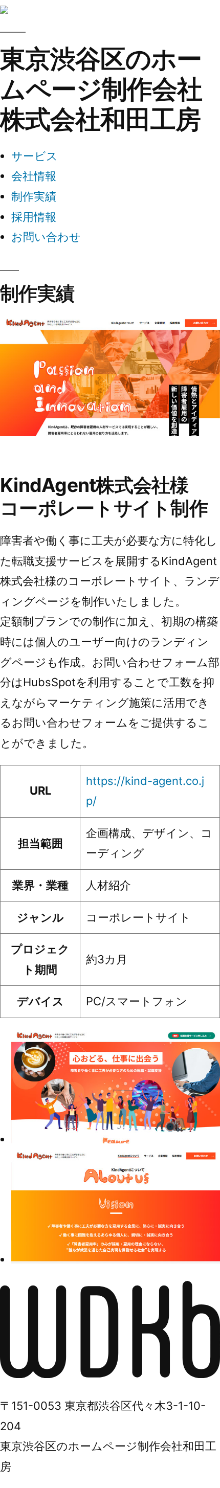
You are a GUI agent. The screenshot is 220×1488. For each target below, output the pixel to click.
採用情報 (33, 216)
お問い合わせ (46, 236)
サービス (34, 156)
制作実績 (33, 196)
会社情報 (33, 176)
